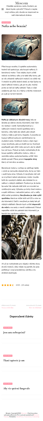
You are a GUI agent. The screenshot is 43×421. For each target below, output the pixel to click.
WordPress (20, 417)
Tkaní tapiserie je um (13, 360)
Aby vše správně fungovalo (16, 388)
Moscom (21, 3)
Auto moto (6, 22)
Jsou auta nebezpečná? (14, 332)
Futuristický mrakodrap (31, 417)
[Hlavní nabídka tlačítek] (3, 9)
